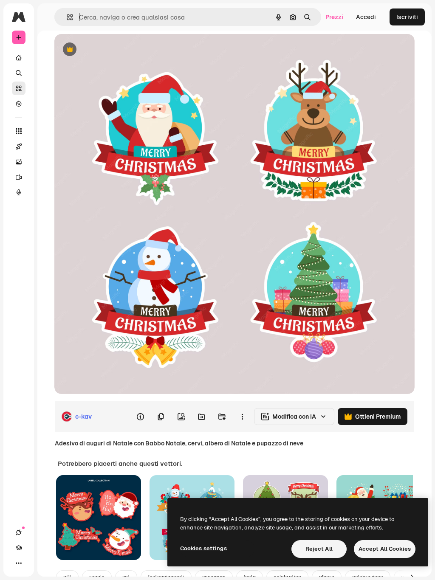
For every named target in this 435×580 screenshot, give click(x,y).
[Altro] (18, 563)
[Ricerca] (18, 73)
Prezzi (334, 17)
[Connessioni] (18, 532)
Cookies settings (203, 548)
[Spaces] (18, 146)
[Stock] (18, 88)
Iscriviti (407, 17)
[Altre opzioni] (242, 416)
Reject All (319, 548)
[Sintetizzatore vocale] (18, 192)
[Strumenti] (18, 131)
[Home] (18, 58)
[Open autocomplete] (66, 17)
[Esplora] (18, 103)
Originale (110, 50)
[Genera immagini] (18, 162)
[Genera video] (18, 177)
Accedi (366, 17)
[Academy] (18, 548)
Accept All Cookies (385, 548)
